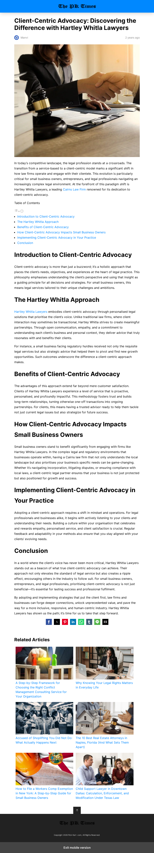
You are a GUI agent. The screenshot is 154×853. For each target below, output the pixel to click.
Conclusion (25, 243)
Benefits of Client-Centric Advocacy (43, 227)
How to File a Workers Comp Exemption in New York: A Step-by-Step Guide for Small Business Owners (44, 793)
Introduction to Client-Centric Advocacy (46, 216)
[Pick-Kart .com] (77, 823)
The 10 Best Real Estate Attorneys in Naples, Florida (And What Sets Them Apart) (102, 742)
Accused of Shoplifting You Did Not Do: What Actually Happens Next (44, 740)
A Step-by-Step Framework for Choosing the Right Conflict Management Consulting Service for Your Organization (41, 689)
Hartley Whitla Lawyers (31, 311)
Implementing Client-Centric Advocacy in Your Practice (56, 237)
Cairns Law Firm (74, 189)
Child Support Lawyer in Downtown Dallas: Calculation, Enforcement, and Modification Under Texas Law (102, 793)
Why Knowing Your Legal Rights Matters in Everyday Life (104, 685)
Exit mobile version (77, 847)
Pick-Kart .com (77, 6)
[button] (49, 622)
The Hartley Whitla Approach (38, 222)
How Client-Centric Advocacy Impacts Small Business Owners (61, 232)
